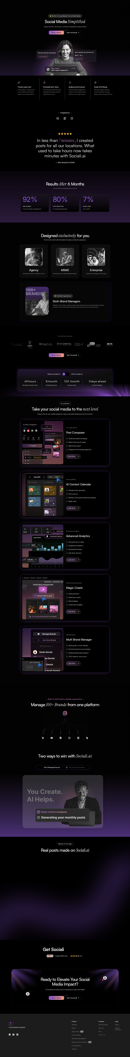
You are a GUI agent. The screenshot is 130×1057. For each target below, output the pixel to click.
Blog (100, 1031)
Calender (74, 1024)
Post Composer (76, 1035)
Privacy (117, 1024)
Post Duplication (76, 1045)
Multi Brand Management (79, 1038)
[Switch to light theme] (11, 1043)
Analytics (74, 1049)
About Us (101, 1028)
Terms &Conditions (118, 1028)
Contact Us (102, 1035)
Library (74, 1028)
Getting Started (103, 1024)
